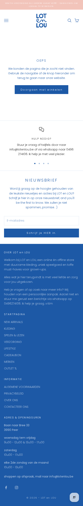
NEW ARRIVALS (13, 322)
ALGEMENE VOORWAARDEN (22, 387)
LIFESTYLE (10, 349)
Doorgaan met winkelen (41, 90)
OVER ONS (11, 400)
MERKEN (9, 362)
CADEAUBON (12, 355)
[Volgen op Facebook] (6, 488)
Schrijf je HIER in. (41, 233)
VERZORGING (13, 342)
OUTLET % (10, 368)
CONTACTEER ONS (16, 407)
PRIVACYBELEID (14, 394)
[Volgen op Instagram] (17, 488)
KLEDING (9, 329)
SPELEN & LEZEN (14, 335)
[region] (41, 141)
